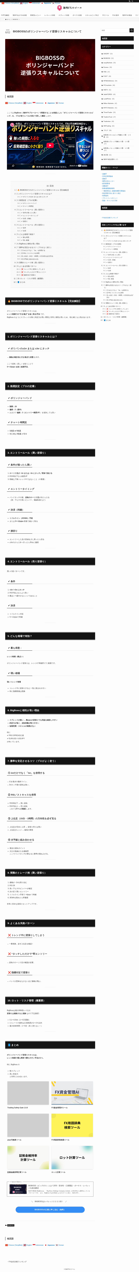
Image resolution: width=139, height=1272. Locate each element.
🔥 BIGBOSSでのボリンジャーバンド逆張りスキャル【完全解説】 (43, 190)
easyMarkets (109, 63)
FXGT (107, 76)
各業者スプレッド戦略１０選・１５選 (116, 143)
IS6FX (107, 90)
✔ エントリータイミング (29, 215)
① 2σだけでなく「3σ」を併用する (33, 250)
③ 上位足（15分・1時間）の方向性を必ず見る (37, 256)
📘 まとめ (21, 282)
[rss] (129, 1)
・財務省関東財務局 (107, 188)
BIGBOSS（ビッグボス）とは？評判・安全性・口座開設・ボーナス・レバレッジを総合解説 (59, 1187)
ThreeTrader (109, 112)
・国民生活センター (107, 181)
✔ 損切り (24, 221)
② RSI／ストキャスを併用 (30, 253)
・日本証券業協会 (107, 176)
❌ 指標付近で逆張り (28, 275)
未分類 (107, 155)
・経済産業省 (105, 183)
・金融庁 (104, 174)
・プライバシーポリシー (109, 198)
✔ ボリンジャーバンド (29, 203)
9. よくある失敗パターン (27, 266)
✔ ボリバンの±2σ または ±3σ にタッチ (34, 197)
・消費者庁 (104, 186)
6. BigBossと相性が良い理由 (28, 244)
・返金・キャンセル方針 (109, 200)
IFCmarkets (109, 85)
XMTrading (108, 126)
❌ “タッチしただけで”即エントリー (33, 272)
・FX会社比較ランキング (109, 218)
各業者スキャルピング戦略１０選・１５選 (117, 136)
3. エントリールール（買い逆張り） (31, 210)
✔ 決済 (23, 231)
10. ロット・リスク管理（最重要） (31, 278)
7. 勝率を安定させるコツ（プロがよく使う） (34, 247)
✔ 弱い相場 (25, 240)
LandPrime (108, 99)
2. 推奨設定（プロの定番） (27, 200)
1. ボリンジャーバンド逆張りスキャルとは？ (34, 194)
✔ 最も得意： (26, 237)
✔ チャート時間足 (27, 206)
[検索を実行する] (131, 30)
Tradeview (108, 121)
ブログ (107, 130)
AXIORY (108, 54)
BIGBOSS (11, 1225)
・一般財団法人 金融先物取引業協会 (113, 191)
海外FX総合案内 (110, 159)
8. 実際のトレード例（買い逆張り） (31, 263)
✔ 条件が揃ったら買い (29, 213)
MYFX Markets (110, 108)
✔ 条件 (23, 228)
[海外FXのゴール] (69, 8)
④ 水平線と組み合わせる (29, 259)
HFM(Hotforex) (110, 81)
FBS (106, 72)
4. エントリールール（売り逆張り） (31, 225)
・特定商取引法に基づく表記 (111, 193)
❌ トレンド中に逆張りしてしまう (33, 269)
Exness (107, 67)
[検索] (132, 1)
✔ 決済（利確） (26, 218)
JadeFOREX (109, 94)
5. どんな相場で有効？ (26, 234)
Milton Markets (110, 103)
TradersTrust (109, 117)
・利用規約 (104, 195)
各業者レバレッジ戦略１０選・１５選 (116, 149)
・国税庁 (104, 179)
